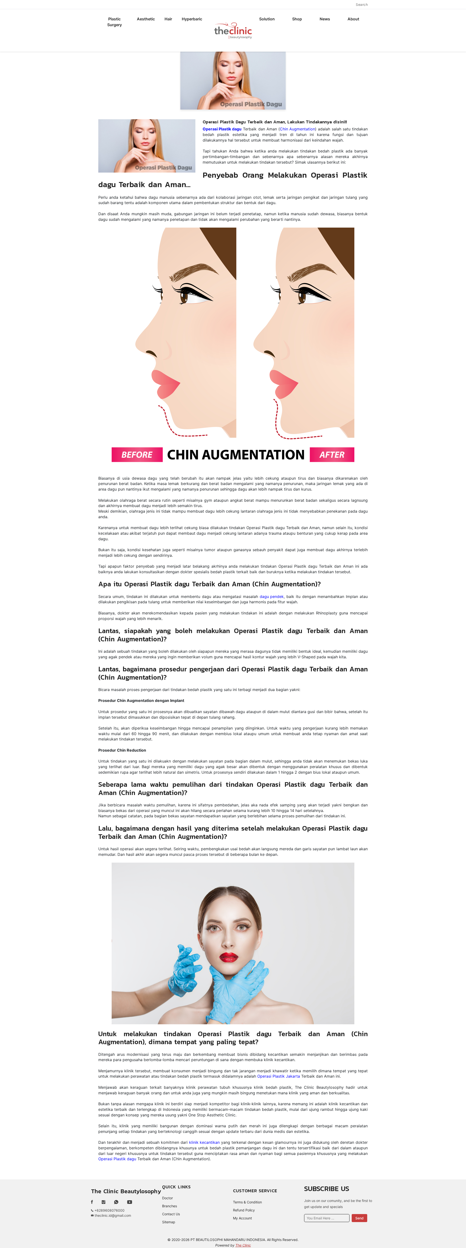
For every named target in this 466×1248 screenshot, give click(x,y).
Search (362, 4)
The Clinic (243, 1245)
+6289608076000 (109, 1210)
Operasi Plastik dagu (117, 1158)
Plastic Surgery (114, 21)
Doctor (167, 1198)
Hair (168, 18)
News (325, 18)
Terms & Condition (247, 1202)
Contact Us (171, 1214)
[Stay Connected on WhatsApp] (116, 1202)
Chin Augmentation (297, 129)
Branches (169, 1206)
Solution (267, 18)
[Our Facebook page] (94, 1202)
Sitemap (168, 1222)
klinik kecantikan (204, 1142)
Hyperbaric (192, 18)
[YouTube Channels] (129, 1202)
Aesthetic (146, 18)
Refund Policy (244, 1210)
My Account (242, 1218)
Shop (297, 18)
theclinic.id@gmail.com (112, 1215)
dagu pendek (272, 596)
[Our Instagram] (103, 1202)
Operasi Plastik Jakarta (278, 1076)
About (353, 18)
